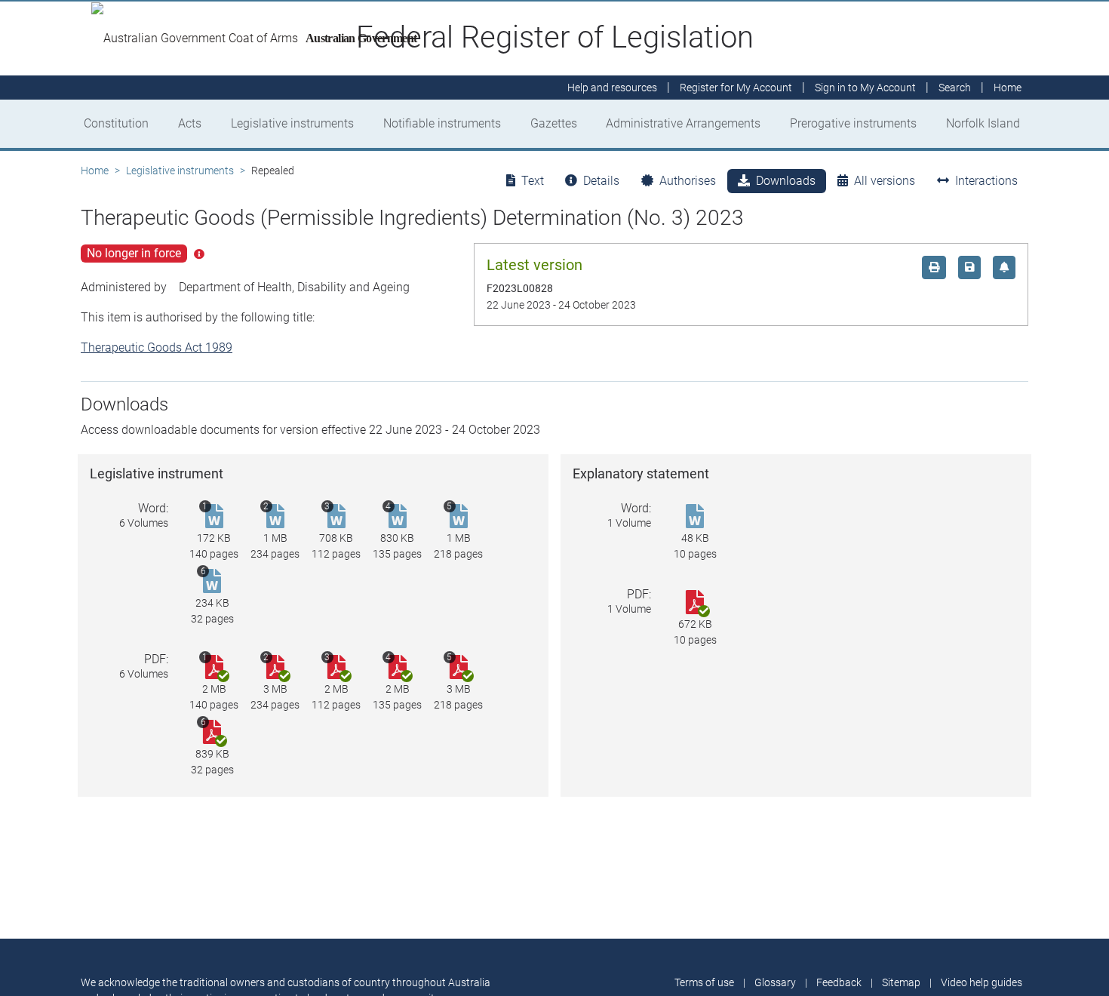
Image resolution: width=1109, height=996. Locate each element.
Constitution (116, 123)
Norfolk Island (983, 123)
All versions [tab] (884, 181)
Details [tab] (601, 181)
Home (95, 170)
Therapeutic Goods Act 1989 (156, 347)
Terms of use (704, 982)
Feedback (839, 982)
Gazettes (553, 123)
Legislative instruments (292, 123)
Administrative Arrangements (683, 123)
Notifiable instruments (442, 123)
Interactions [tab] (986, 181)
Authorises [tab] (687, 181)
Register (736, 87)
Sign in (865, 87)
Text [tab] (532, 181)
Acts (189, 123)
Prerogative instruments (853, 123)
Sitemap (901, 982)
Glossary (775, 982)
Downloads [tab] (786, 181)
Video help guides (981, 982)
